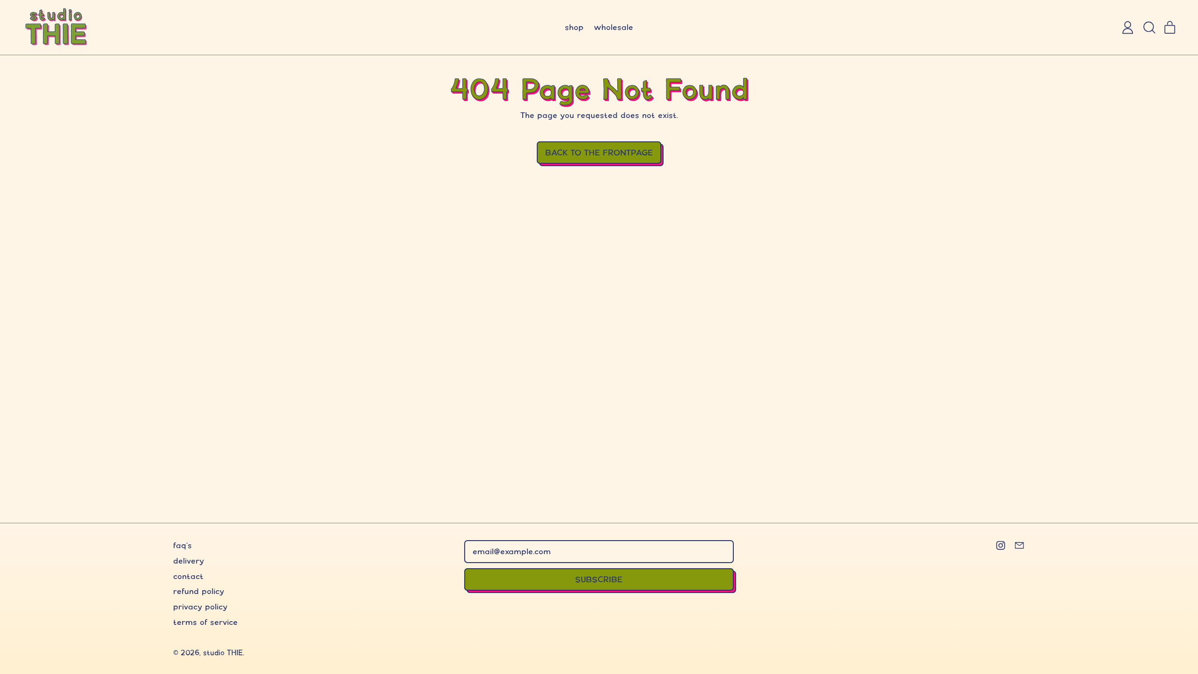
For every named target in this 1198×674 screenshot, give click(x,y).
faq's (182, 545)
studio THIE (223, 652)
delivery (188, 560)
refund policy (198, 591)
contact (188, 576)
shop (574, 27)
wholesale (613, 27)
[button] (1148, 27)
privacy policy (200, 606)
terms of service (205, 622)
